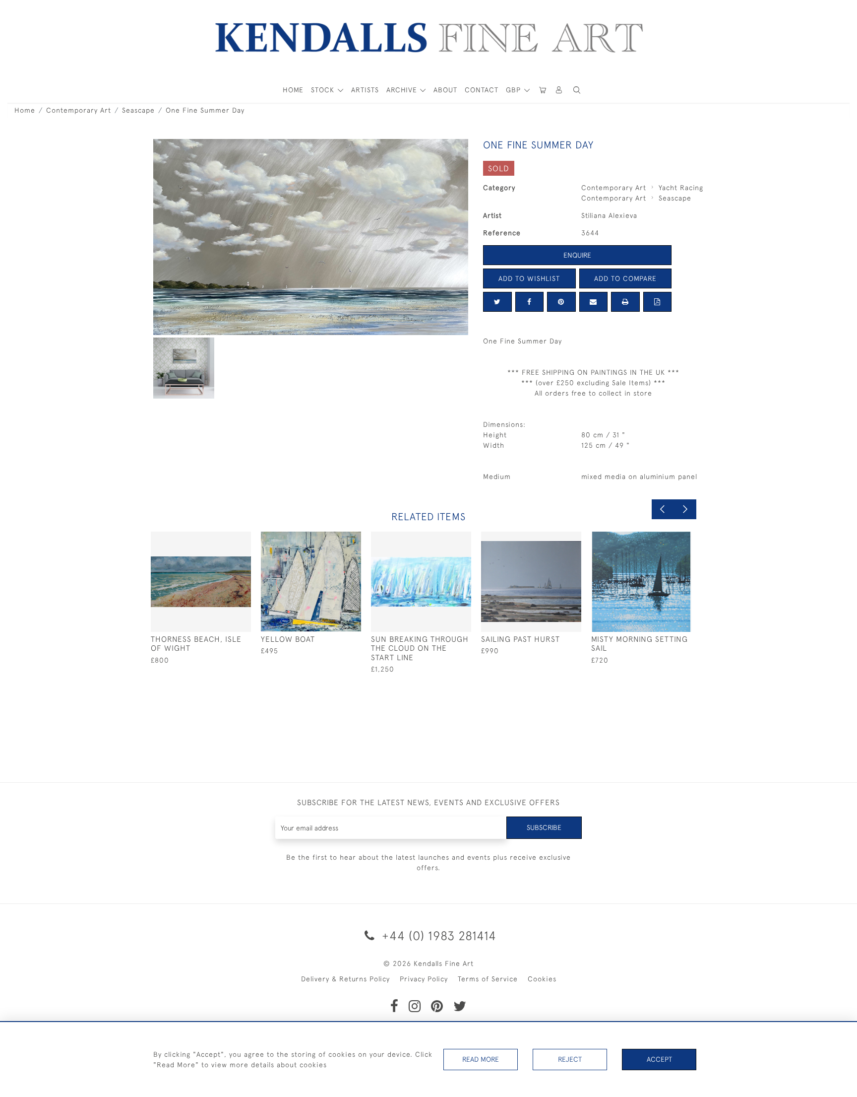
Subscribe (544, 827)
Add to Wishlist (529, 278)
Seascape (138, 110)
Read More (480, 1059)
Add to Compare (625, 278)
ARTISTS (365, 90)
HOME (293, 90)
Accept (659, 1059)
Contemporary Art (78, 110)
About (445, 90)
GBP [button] (514, 90)
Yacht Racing (681, 188)
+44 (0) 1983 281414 (437, 935)
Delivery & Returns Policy (345, 979)
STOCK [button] (324, 90)
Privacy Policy (424, 979)
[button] (577, 90)
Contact (481, 90)
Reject (570, 1059)
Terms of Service (488, 979)
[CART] (543, 90)
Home (24, 110)
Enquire (577, 255)
